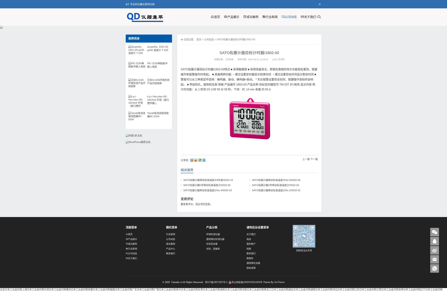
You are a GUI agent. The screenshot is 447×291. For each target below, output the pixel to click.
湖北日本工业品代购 (299, 289)
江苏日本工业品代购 (365, 289)
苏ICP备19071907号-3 (216, 282)
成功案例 (252, 17)
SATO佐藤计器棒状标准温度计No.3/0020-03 (207, 190)
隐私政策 (251, 268)
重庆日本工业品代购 (77, 289)
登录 (207, 204)
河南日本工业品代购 (253, 289)
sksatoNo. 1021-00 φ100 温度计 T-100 (157, 48)
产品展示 (233, 17)
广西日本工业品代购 (165, 289)
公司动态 (291, 17)
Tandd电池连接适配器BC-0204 (158, 115)
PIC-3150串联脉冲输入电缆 (157, 65)
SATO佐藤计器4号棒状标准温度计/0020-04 (275, 185)
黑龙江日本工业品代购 (276, 289)
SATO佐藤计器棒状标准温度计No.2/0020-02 (276, 190)
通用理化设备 (253, 263)
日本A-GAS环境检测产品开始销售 (158, 82)
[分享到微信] (200, 160)
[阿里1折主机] (134, 135)
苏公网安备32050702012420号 (247, 282)
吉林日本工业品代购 (409, 289)
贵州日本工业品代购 (187, 289)
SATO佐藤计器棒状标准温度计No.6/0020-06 (276, 180)
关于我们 (310, 17)
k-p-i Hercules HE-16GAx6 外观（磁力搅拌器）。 (158, 100)
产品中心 (170, 248)
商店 (249, 239)
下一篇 (314, 159)
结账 (249, 248)
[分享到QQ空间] (191, 160)
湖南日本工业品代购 (321, 289)
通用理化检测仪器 (215, 239)
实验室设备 (212, 243)
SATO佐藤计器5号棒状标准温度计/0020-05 (206, 185)
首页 (217, 17)
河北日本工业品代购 (343, 289)
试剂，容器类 (213, 248)
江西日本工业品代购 (387, 289)
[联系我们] (434, 241)
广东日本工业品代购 (143, 289)
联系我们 (170, 253)
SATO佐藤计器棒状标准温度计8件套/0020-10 (208, 180)
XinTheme (279, 282)
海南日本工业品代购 (231, 289)
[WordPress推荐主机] (138, 142)
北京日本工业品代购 (11, 289)
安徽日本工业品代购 (99, 289)
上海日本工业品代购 (33, 289)
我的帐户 (251, 243)
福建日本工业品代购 (121, 289)
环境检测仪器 (213, 234)
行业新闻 (272, 17)
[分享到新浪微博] (196, 160)
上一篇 (306, 159)
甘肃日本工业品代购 (209, 289)
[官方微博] (434, 250)
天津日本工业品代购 (55, 289)
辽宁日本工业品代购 (431, 289)
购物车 (250, 258)
